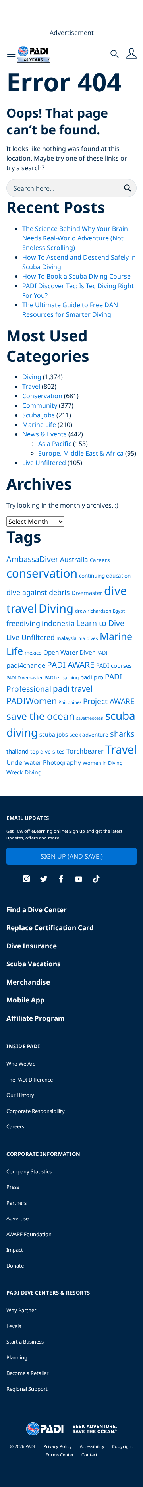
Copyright (122, 1446)
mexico (33, 652)
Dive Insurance (31, 945)
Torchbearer (85, 751)
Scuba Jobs (38, 415)
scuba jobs (53, 734)
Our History (20, 1095)
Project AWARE (109, 701)
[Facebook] (61, 880)
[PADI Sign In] (131, 54)
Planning (16, 1357)
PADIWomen (31, 700)
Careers (100, 560)
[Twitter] (44, 880)
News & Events (44, 434)
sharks (122, 733)
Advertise (17, 1218)
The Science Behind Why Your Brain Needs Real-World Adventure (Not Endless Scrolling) (75, 238)
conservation (41, 573)
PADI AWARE (71, 664)
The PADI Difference (29, 1079)
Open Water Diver (69, 652)
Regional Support (27, 1388)
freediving (23, 623)
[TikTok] (96, 880)
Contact (89, 1455)
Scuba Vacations (33, 963)
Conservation (42, 396)
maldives (88, 638)
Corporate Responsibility (35, 1111)
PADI (101, 652)
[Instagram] (26, 880)
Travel (31, 386)
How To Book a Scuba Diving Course (76, 276)
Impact (14, 1249)
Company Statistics (29, 1171)
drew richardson (93, 610)
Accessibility (93, 1446)
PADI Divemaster (24, 677)
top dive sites (47, 751)
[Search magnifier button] (127, 188)
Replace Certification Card (50, 927)
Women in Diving (103, 763)
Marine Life (39, 424)
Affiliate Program (35, 1018)
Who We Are (20, 1063)
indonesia (58, 623)
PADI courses (114, 665)
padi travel (73, 688)
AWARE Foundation (29, 1234)
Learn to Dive (100, 623)
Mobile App (25, 999)
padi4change (25, 665)
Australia (74, 559)
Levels (13, 1326)
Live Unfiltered (44, 462)
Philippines (69, 702)
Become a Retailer (27, 1372)
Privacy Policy (57, 1446)
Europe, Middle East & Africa (81, 453)
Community (39, 405)
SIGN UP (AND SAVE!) (72, 856)
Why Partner (21, 1310)
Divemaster (87, 593)
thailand (17, 751)
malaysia (66, 638)
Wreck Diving (24, 772)
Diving (31, 376)
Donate (15, 1265)
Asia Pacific (55, 443)
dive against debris (38, 592)
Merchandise (28, 982)
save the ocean (40, 716)
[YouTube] (79, 880)
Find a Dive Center (36, 909)
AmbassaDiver (32, 559)
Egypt (119, 611)
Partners (16, 1202)
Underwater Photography (43, 762)
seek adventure (89, 734)
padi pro (91, 677)
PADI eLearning (61, 677)
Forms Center (60, 1455)
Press (12, 1186)
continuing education (105, 575)
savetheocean (90, 718)
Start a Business (25, 1341)
